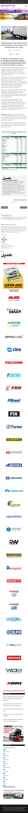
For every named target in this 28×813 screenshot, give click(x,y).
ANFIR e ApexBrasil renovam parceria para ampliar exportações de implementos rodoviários (13, 698)
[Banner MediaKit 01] (14, 15)
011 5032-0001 (9, 2)
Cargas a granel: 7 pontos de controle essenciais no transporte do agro (12, 704)
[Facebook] (11, 54)
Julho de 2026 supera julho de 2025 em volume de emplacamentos (13, 720)
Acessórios (6, 775)
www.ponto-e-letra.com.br (5, 248)
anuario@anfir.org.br (18, 2)
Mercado (5, 779)
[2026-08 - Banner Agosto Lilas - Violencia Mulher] (14, 11)
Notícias (10, 50)
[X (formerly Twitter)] (14, 54)
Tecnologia (6, 759)
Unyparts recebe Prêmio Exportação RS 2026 (13, 709)
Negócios (5, 763)
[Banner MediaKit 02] (14, 18)
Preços (5, 783)
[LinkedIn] (17, 54)
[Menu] (26, 6)
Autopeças (6, 755)
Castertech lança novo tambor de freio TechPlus (13, 715)
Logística (5, 771)
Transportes (6, 751)
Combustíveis (6, 767)
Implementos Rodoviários (9, 747)
